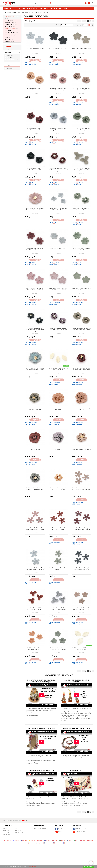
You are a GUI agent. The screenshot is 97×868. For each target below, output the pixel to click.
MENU (6, 8)
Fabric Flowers (8, 30)
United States (58, 843)
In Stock (10, 55)
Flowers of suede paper (11, 28)
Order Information (19, 830)
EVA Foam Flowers (9, 26)
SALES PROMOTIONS (32, 8)
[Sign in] (85, 3)
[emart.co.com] (9, 3)
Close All (6, 18)
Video (66, 8)
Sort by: (58, 25)
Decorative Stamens (10, 22)
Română (25, 840)
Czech (55, 840)
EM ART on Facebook (63, 828)
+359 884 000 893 (59, 6)
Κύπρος (39, 843)
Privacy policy (6, 830)
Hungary (63, 840)
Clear (19, 52)
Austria (40, 840)
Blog (60, 8)
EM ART (10, 68)
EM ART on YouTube (63, 831)
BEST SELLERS (44, 8)
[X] (3, 866)
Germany (33, 840)
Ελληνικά (17, 840)
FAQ (16, 828)
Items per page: (78, 25)
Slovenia (32, 843)
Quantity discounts (12, 59)
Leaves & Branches (10, 34)
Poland (83, 840)
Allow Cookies (88, 866)
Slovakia (91, 840)
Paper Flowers (8, 39)
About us (5, 828)
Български (8, 840)
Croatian (48, 840)
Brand (7, 65)
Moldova (67, 843)
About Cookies (6, 834)
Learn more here (32, 866)
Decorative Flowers (9, 41)
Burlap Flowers (8, 20)
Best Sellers (10, 57)
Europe (70, 840)
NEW (23, 8)
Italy (77, 840)
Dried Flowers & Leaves (10, 24)
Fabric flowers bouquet (11, 32)
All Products (9, 52)
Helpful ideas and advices (40, 828)
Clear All (10, 49)
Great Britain (48, 843)
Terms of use (6, 832)
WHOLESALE (53, 8)
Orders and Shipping (19, 832)
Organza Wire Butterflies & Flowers (10, 36)
